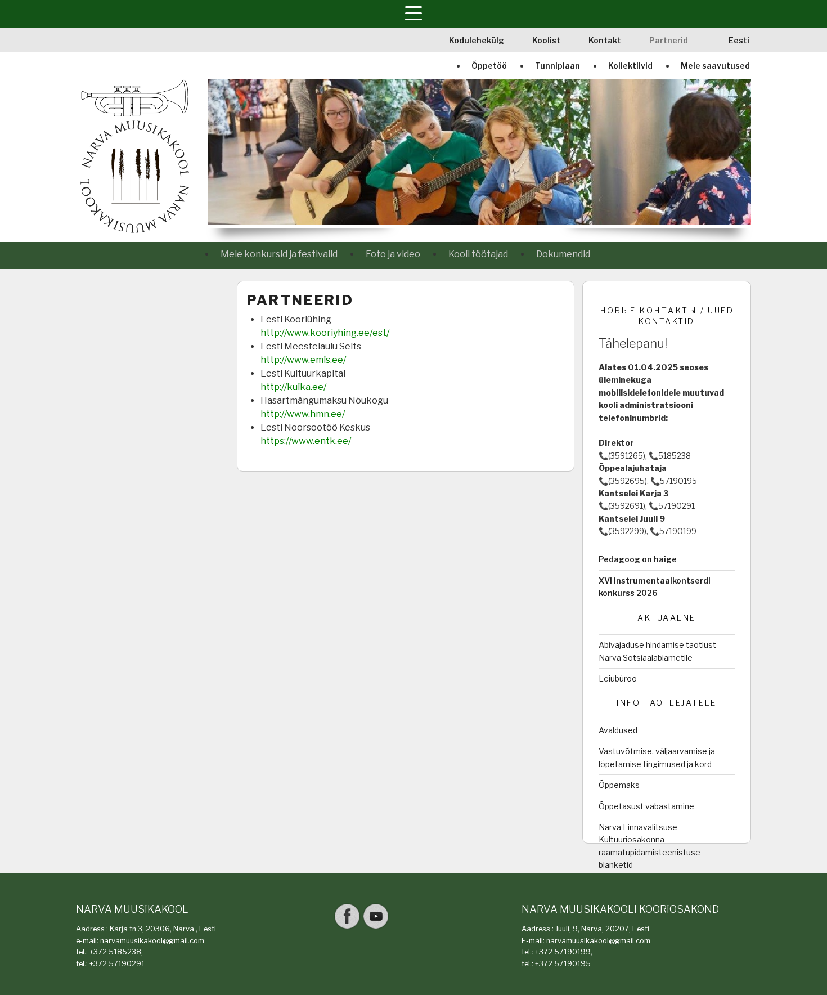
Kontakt (604, 40)
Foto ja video (393, 254)
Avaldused (618, 730)
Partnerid (668, 40)
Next (744, 153)
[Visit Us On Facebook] (346, 928)
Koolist (546, 40)
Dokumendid (563, 254)
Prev (215, 153)
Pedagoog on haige (638, 559)
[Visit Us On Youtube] (375, 928)
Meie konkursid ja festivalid (279, 254)
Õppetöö (489, 65)
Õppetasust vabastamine (646, 806)
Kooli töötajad (478, 254)
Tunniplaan (557, 65)
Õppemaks (619, 785)
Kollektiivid (630, 65)
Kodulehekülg (476, 40)
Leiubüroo (618, 678)
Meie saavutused (715, 65)
